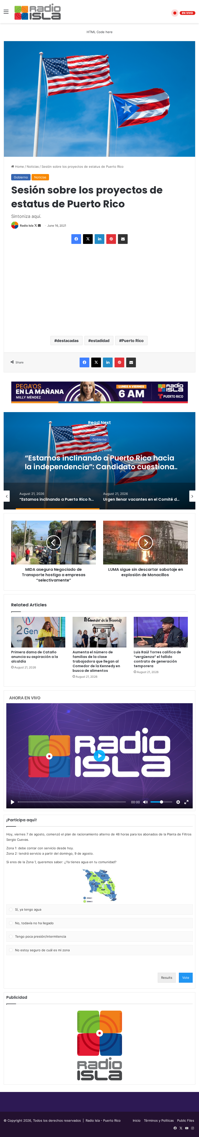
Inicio (137, 1120)
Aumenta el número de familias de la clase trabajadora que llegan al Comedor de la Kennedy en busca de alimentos (96, 661)
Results (166, 978)
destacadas (68, 340)
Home (19, 166)
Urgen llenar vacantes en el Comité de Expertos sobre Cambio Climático (100, 462)
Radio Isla (26, 225)
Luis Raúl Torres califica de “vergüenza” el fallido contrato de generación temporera (157, 659)
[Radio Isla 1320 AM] (38, 11)
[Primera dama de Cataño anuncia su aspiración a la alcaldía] (38, 632)
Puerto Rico (133, 340)
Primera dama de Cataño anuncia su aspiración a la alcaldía (34, 657)
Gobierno (21, 177)
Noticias (33, 166)
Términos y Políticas (159, 1120)
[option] (99, 460)
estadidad (100, 340)
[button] (99, 886)
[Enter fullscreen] (186, 802)
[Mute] (145, 802)
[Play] (13, 802)
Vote (185, 978)
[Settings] (178, 802)
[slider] (72, 802)
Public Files (185, 1120)
